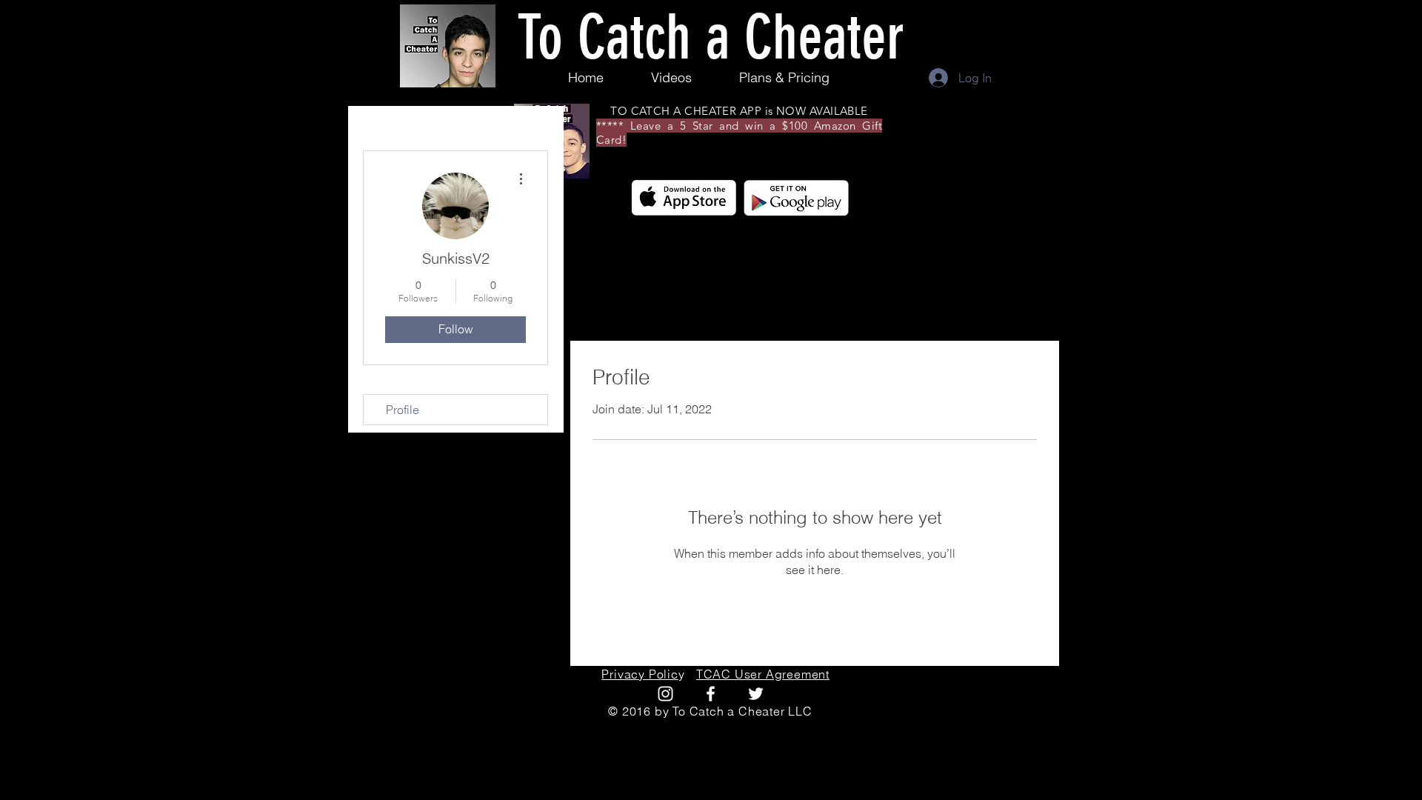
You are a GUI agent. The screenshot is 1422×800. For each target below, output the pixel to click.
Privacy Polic (639, 674)
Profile (402, 409)
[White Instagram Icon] (665, 694)
